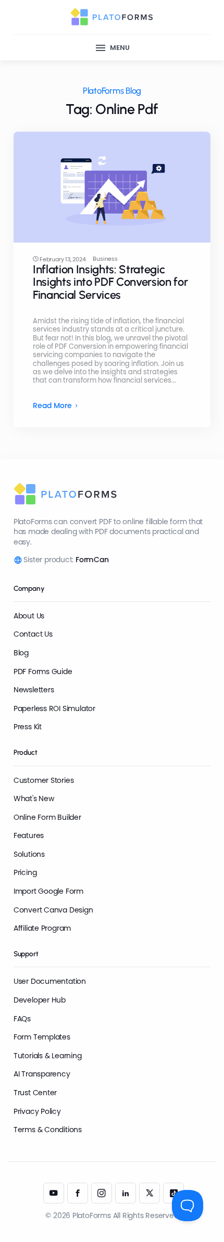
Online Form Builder (47, 817)
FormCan (92, 559)
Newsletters (34, 690)
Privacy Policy (37, 1111)
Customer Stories (44, 780)
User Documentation (50, 981)
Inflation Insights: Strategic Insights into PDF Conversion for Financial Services (110, 281)
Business (105, 259)
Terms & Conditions (48, 1129)
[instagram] (101, 1193)
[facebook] (77, 1193)
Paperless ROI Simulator (54, 708)
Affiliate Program (42, 928)
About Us (29, 616)
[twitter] (149, 1193)
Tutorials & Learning (48, 1055)
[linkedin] (125, 1193)
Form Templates (42, 1037)
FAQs (22, 1018)
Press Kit (28, 726)
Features (29, 835)
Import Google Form (48, 891)
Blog (21, 653)
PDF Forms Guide (43, 671)
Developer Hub (40, 1000)
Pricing (25, 872)
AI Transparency (42, 1074)
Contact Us (33, 634)
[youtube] (53, 1193)
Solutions (29, 854)
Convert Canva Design (53, 910)
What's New (34, 798)
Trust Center (35, 1092)
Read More (52, 406)
